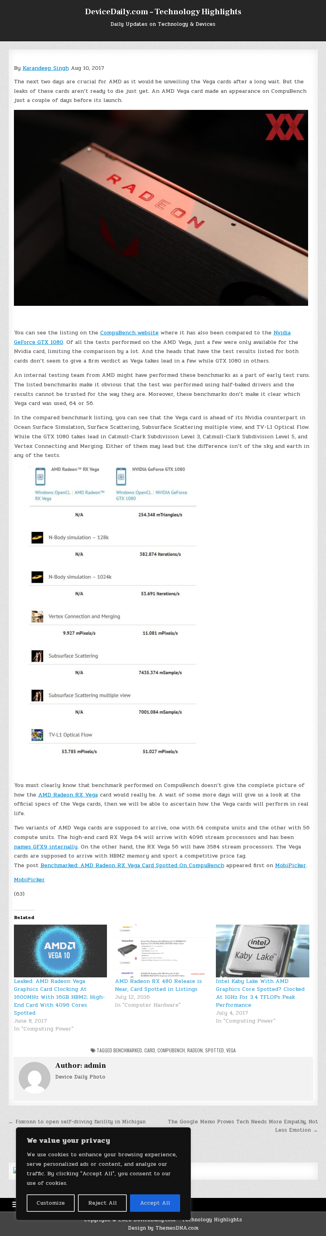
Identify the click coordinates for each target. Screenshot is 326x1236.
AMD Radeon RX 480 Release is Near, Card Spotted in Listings (158, 985)
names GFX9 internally (46, 847)
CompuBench (171, 1050)
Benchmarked (127, 1050)
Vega (231, 1050)
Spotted (214, 1050)
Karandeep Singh (46, 68)
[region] (103, 1173)
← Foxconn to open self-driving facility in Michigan (77, 1122)
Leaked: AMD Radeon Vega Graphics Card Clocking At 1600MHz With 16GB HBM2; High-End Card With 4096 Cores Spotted (59, 997)
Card (149, 1050)
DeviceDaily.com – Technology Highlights (163, 12)
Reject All (102, 1203)
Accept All (155, 1203)
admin (95, 1065)
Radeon (195, 1050)
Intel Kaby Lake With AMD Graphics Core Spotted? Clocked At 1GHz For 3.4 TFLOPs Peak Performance (260, 993)
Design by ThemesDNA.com (163, 1228)
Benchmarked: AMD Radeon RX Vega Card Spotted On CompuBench (132, 865)
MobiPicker (290, 865)
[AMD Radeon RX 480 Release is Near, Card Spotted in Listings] (161, 951)
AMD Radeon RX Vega (68, 795)
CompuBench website (129, 332)
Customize (51, 1203)
